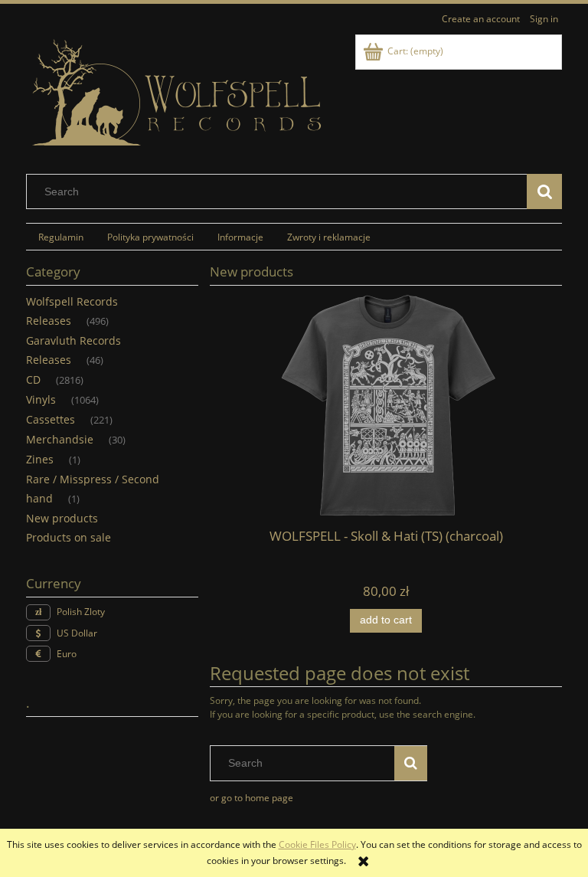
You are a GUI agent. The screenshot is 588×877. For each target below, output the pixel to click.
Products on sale (68, 537)
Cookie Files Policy (317, 844)
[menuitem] (60, 237)
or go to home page (251, 797)
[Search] (544, 191)
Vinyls (41, 399)
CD (33, 379)
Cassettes (50, 419)
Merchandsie (59, 439)
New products (62, 518)
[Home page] (179, 93)
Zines (40, 459)
